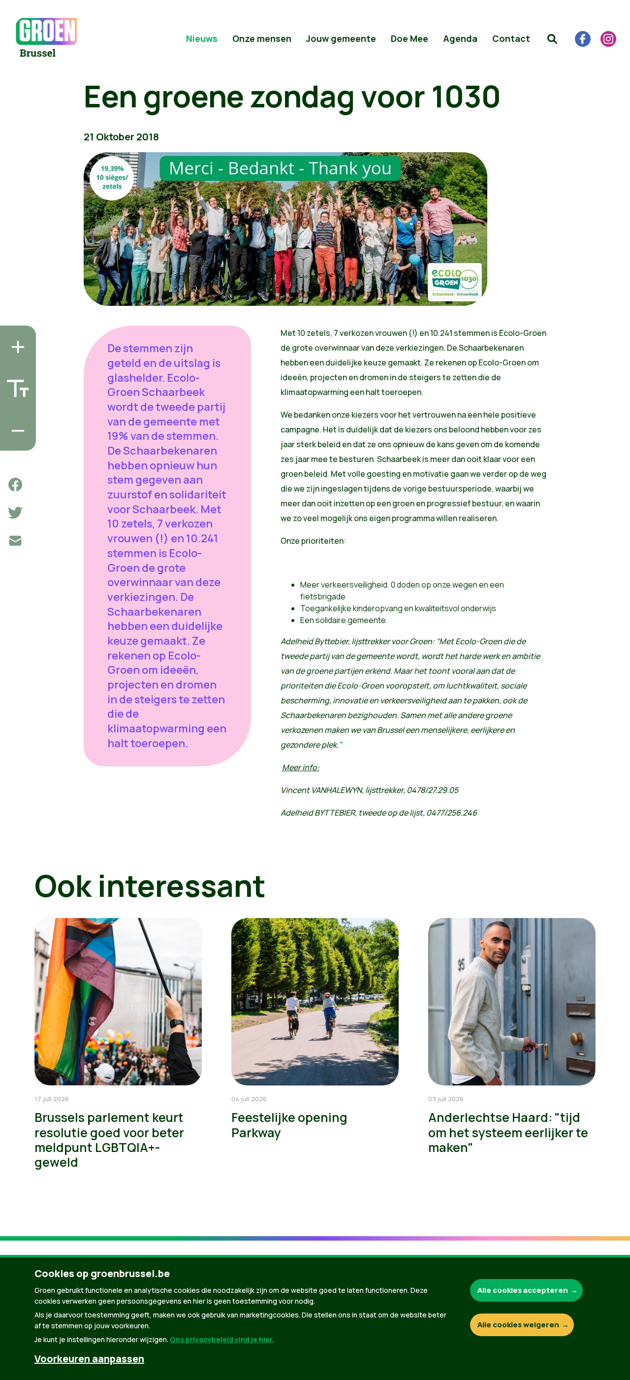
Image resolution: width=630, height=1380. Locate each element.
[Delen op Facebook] (15, 484)
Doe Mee (409, 38)
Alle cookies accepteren (522, 1290)
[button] (552, 39)
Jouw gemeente (341, 38)
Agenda (460, 38)
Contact (511, 38)
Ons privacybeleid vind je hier (221, 1339)
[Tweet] (15, 512)
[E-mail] (15, 540)
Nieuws (202, 38)
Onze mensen (261, 38)
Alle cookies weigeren (518, 1324)
